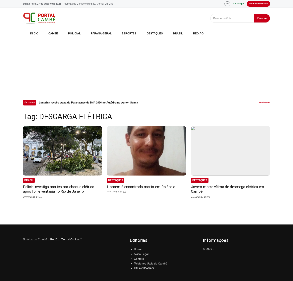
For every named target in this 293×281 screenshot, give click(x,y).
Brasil (178, 33)
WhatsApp (238, 3)
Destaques (155, 33)
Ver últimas (264, 102)
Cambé (53, 33)
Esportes (129, 33)
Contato (139, 258)
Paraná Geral (101, 33)
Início (34, 33)
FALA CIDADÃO (144, 268)
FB (227, 4)
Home (138, 249)
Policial (74, 33)
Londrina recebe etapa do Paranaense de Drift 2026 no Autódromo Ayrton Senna (88, 102)
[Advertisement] (146, 69)
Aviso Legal (141, 254)
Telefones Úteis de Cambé (150, 263)
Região (198, 33)
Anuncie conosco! (258, 3)
